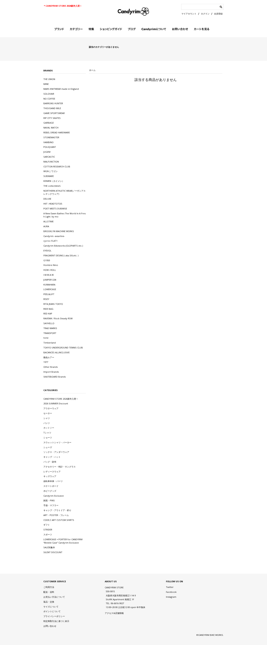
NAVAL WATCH (50, 127)
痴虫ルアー (48, 357)
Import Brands (51, 371)
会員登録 (218, 13)
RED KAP (47, 313)
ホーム (92, 70)
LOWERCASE (49, 289)
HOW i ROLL (49, 269)
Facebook (171, 591)
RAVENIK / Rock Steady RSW (58, 318)
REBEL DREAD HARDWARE (56, 132)
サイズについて (50, 606)
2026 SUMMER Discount (55, 403)
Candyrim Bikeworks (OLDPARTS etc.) (63, 245)
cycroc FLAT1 (50, 240)
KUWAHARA (49, 284)
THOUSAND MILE (52, 108)
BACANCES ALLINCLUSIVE (56, 352)
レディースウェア (52, 471)
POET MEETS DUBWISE (55, 208)
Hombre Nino (50, 265)
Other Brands (50, 366)
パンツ (46, 423)
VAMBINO (48, 142)
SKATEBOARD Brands (54, 376)
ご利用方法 (48, 587)
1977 (45, 362)
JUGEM (46, 151)
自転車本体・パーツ (53, 481)
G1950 (46, 260)
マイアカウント (188, 13)
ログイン (205, 13)
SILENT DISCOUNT (52, 552)
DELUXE (47, 198)
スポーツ (47, 534)
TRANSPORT (49, 333)
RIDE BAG (48, 308)
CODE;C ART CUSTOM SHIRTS (58, 520)
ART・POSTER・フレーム (56, 515)
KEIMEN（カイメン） (53, 180)
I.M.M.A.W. (48, 274)
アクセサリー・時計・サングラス (59, 466)
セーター (47, 413)
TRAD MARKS (50, 328)
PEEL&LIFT (48, 294)
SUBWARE (48, 176)
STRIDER (47, 529)
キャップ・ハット (52, 456)
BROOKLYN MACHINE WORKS (58, 231)
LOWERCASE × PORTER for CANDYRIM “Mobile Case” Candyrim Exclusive (62, 541)
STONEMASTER (51, 137)
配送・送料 (48, 591)
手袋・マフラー (50, 505)
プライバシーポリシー (54, 616)
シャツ (46, 418)
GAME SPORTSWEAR (54, 113)
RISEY (46, 299)
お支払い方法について (54, 596)
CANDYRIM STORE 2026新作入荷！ (60, 398)
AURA (46, 226)
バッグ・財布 (49, 461)
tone (45, 337)
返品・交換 (48, 601)
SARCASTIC (49, 156)
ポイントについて (52, 611)
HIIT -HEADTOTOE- (53, 203)
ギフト (46, 524)
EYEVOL (47, 250)
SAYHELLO (48, 323)
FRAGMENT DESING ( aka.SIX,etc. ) (60, 255)
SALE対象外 (49, 547)
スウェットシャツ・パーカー (57, 442)
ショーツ (47, 437)
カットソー (48, 427)
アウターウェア (50, 408)
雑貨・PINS (49, 500)
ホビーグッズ (49, 490)
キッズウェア (49, 476)
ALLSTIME (48, 221)
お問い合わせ (49, 625)
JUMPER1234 (49, 279)
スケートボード (50, 485)
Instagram (171, 596)
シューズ (47, 447)
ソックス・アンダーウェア (56, 451)
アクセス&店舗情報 (114, 613)
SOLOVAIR (48, 93)
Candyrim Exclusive (53, 495)
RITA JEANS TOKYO (53, 303)
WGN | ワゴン (50, 171)
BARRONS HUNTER (53, 103)
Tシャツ (47, 432)
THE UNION (49, 79)
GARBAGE (48, 122)
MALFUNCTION (51, 161)
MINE (46, 84)
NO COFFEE (49, 98)
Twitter (170, 587)
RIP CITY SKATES (52, 118)
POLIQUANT (49, 146)
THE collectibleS (52, 185)
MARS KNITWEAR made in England (61, 88)
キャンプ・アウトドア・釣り (57, 510)
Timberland (49, 342)
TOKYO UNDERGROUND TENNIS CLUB (63, 347)
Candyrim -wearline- (54, 236)
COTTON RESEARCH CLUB (56, 166)
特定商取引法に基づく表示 (56, 621)
